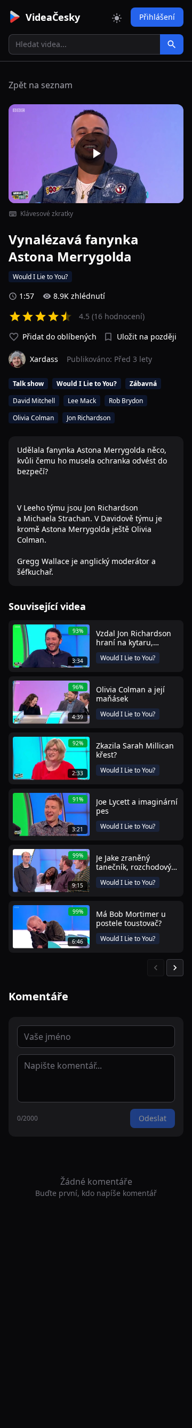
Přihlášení (157, 17)
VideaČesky (53, 17)
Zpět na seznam (41, 85)
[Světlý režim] (116, 17)
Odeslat (152, 1118)
